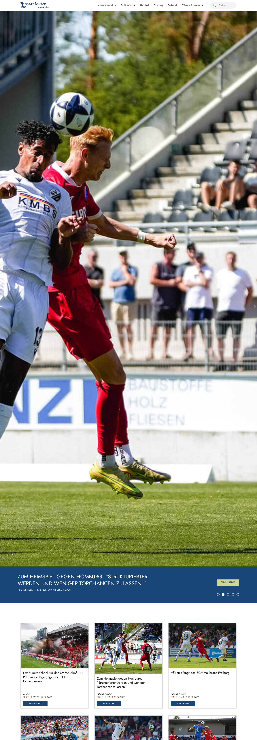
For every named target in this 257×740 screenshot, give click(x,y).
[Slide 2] (223, 594)
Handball (144, 5)
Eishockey (158, 5)
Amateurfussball (105, 5)
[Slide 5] (238, 594)
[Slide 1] (218, 594)
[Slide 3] (228, 594)
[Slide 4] (233, 594)
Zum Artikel (228, 582)
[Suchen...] (213, 5)
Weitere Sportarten (191, 5)
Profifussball (127, 5)
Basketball (172, 5)
